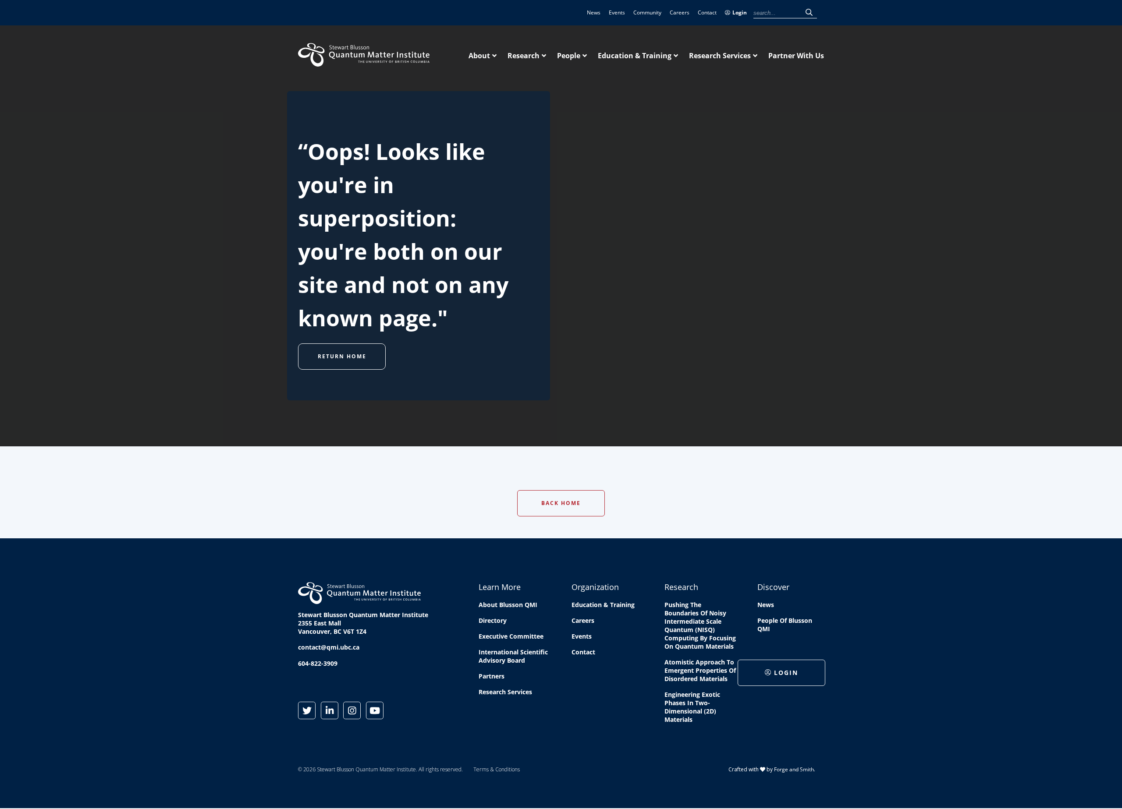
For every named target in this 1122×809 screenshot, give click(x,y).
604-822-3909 (317, 663)
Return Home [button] (342, 356)
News (593, 12)
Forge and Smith (794, 769)
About (479, 55)
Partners (491, 676)
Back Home (561, 503)
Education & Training (634, 55)
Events (617, 12)
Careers (679, 12)
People (568, 55)
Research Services (720, 55)
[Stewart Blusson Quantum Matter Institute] (364, 62)
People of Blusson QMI (784, 624)
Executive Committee (511, 636)
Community (647, 12)
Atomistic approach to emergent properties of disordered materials (700, 670)
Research (524, 55)
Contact (707, 12)
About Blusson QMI (508, 605)
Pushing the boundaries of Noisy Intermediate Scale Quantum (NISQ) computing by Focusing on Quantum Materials (700, 625)
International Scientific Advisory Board (513, 656)
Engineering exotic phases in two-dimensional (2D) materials (692, 707)
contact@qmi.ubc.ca (328, 647)
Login (739, 12)
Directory (493, 620)
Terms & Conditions (496, 769)
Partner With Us (796, 55)
